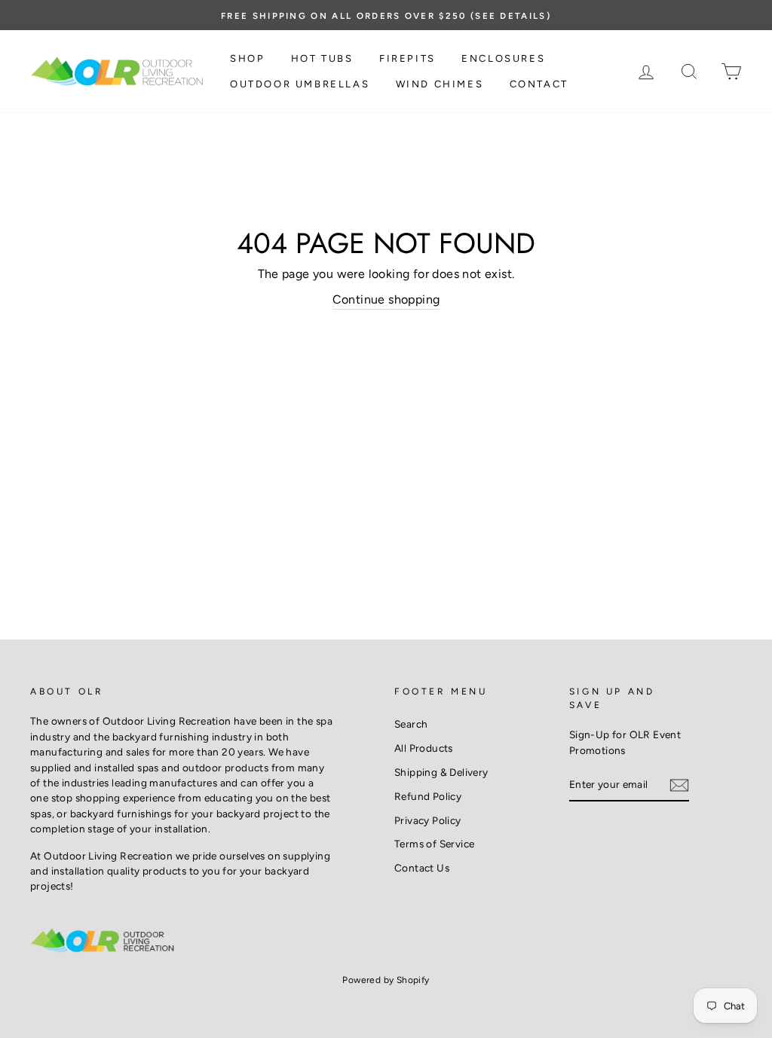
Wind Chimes (440, 84)
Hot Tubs (322, 58)
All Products (423, 748)
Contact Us (421, 868)
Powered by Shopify (385, 980)
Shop (247, 58)
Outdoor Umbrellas (299, 84)
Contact (539, 84)
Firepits (407, 58)
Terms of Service (434, 844)
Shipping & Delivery (441, 772)
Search (410, 724)
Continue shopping (386, 299)
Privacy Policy (427, 820)
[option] (386, 15)
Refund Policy (427, 796)
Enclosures (503, 58)
